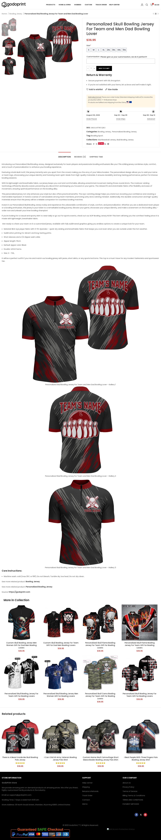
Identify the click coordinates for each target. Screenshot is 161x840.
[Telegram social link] (108, 144)
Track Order (87, 795)
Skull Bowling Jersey (125, 139)
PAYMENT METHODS (131, 804)
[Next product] (158, 14)
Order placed (91, 119)
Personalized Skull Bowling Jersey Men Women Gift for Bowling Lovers (60, 694)
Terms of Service (130, 791)
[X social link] (96, 144)
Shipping (86, 787)
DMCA (84, 804)
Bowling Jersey (16, 14)
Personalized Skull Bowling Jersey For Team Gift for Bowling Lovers (21, 694)
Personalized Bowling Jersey (124, 131)
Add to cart (104, 68)
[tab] (64, 155)
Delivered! (151, 119)
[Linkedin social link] (105, 144)
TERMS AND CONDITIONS (133, 800)
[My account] (142, 4)
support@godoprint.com (20, 795)
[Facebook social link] (94, 144)
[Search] (146, 4)
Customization (93, 56)
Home (4, 14)
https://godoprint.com (19, 592)
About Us (127, 782)
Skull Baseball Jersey (107, 139)
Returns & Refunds (90, 791)
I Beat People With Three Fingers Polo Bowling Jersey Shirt (141, 758)
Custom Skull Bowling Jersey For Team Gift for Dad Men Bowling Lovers (60, 644)
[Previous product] (153, 14)
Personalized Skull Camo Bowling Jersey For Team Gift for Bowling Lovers (100, 696)
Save (101, 143)
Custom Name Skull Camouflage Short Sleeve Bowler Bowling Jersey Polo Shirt (101, 758)
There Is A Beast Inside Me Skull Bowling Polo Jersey (20, 758)
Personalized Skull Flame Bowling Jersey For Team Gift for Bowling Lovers (100, 645)
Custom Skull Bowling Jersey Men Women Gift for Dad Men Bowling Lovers (21, 645)
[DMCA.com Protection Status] (121, 829)
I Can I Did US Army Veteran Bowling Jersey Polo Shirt (60, 758)
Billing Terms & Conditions (134, 795)
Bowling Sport (97, 135)
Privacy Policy (128, 787)
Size (89, 45)
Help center (87, 782)
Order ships (120, 119)
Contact (86, 800)
